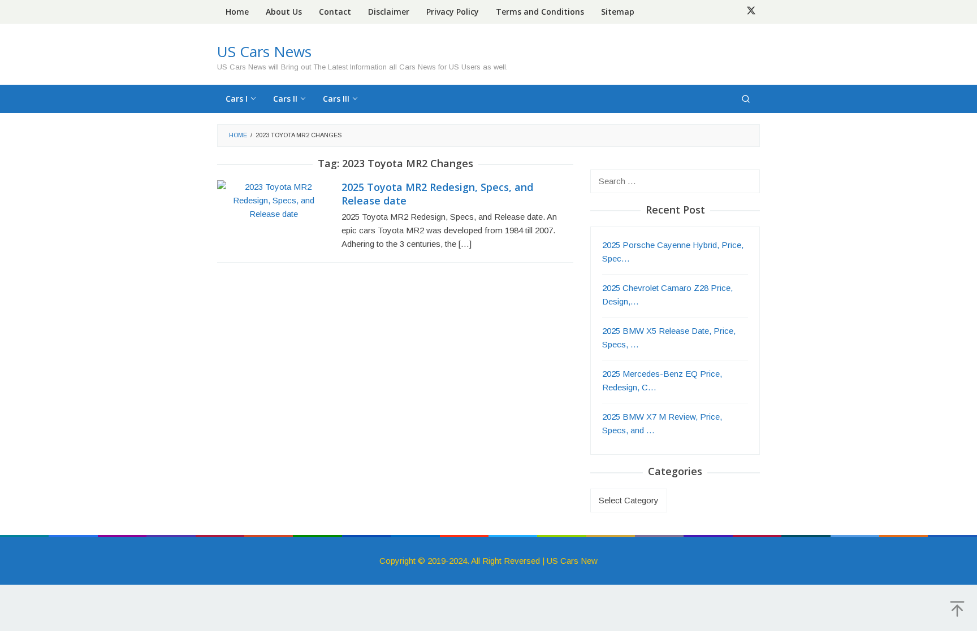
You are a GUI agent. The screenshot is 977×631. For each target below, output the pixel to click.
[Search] (746, 99)
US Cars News (264, 51)
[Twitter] (751, 12)
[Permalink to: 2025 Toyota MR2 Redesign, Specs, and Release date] (273, 199)
